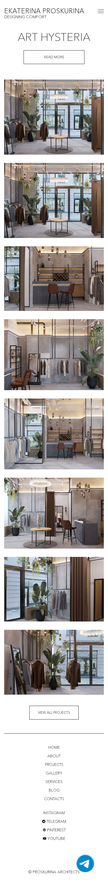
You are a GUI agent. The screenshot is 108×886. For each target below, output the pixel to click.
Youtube (55, 838)
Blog (54, 790)
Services (54, 781)
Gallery (54, 773)
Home (54, 747)
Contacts (54, 798)
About (54, 755)
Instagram (54, 812)
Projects (54, 764)
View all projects (54, 712)
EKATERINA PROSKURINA (44, 11)
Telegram (55, 821)
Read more (54, 57)
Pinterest (56, 829)
